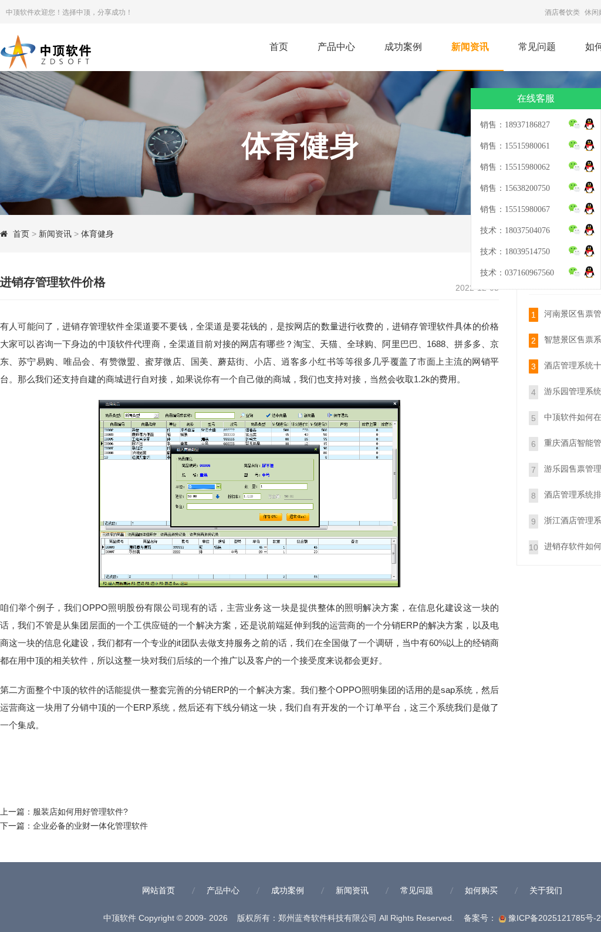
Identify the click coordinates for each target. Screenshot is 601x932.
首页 (278, 47)
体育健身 (97, 233)
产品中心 (336, 47)
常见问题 (537, 47)
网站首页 (158, 890)
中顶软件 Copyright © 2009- (166, 918)
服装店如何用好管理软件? (80, 811)
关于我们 (545, 890)
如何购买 (481, 890)
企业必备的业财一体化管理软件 (90, 825)
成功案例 (403, 47)
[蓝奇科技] (58, 49)
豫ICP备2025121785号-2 (553, 918)
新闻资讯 (470, 47)
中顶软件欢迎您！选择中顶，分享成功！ (69, 12)
